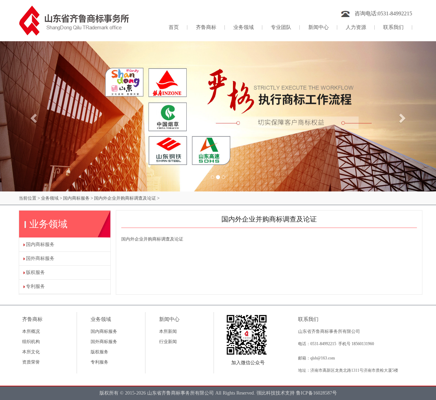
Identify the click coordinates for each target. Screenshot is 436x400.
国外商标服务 (40, 258)
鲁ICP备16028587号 (316, 393)
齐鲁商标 (206, 27)
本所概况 (31, 331)
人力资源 (356, 27)
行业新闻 (168, 341)
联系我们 (393, 27)
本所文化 (31, 351)
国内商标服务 (40, 244)
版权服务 (35, 272)
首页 (178, 27)
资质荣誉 (31, 362)
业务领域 (243, 27)
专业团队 (281, 27)
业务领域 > (51, 198)
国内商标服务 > (78, 198)
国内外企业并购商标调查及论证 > (126, 198)
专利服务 (35, 286)
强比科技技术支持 (276, 393)
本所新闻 (168, 331)
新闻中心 (318, 27)
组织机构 (31, 341)
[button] (32, 116)
